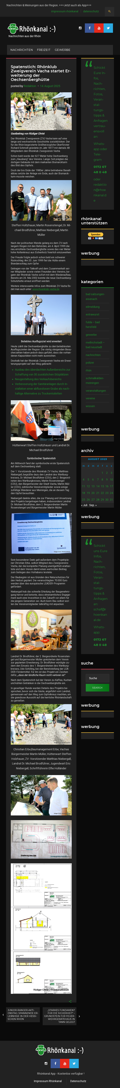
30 (106, 499)
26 (88, 499)
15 (102, 486)
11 (83, 486)
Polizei (90, 362)
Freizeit (43, 50)
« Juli (84, 505)
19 (88, 493)
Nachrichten (93, 355)
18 (83, 493)
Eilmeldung (93, 306)
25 (83, 499)
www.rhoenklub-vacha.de (45, 289)
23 (106, 493)
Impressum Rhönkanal (64, 11)
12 (88, 486)
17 (111, 486)
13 (93, 486)
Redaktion (30, 86)
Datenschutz (91, 11)
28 (97, 499)
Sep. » (93, 505)
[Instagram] (80, 28)
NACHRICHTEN (21, 50)
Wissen (90, 406)
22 (102, 493)
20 (93, 493)
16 (106, 486)
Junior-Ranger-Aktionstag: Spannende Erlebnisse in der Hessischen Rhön (23, 1014)
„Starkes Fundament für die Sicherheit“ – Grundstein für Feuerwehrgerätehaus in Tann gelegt (59, 1016)
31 (111, 499)
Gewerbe (62, 50)
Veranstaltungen (96, 390)
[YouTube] (99, 28)
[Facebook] (89, 28)
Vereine (90, 398)
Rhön (88, 370)
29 (102, 499)
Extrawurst (92, 314)
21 (97, 493)
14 (97, 486)
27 (93, 499)
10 (111, 479)
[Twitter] (108, 28)
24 (111, 493)
